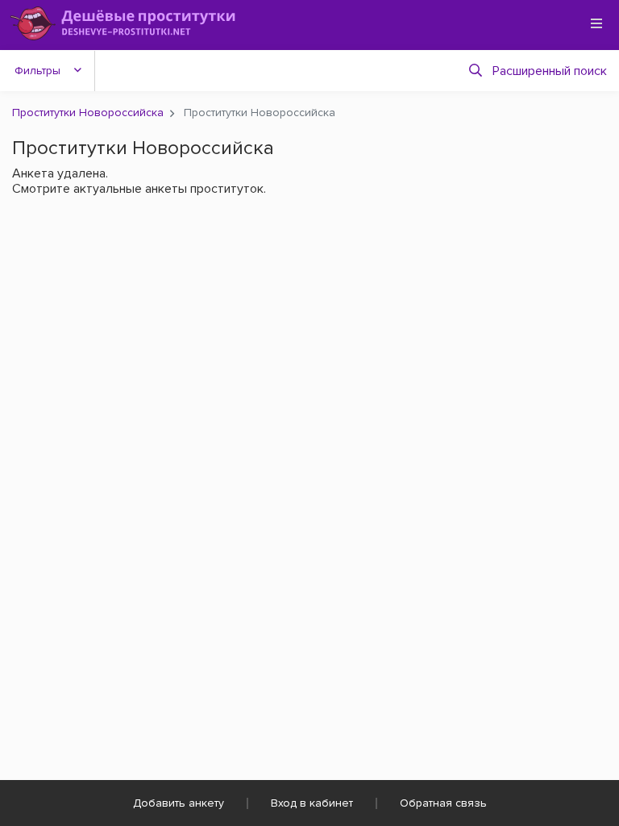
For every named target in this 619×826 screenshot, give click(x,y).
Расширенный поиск (549, 71)
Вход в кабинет (312, 803)
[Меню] (596, 23)
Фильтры (37, 70)
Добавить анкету (178, 803)
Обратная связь (443, 803)
